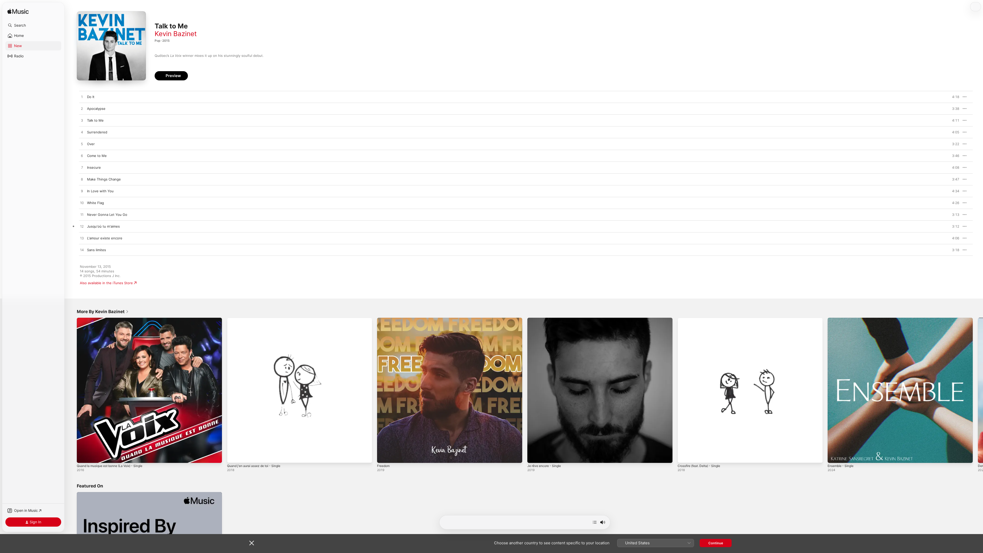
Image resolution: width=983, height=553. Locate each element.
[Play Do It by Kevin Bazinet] (82, 97)
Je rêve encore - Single (546, 320)
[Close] (251, 543)
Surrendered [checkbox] (97, 132)
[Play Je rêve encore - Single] (534, 456)
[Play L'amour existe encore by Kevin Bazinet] (82, 238)
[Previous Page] (71, 390)
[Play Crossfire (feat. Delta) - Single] (684, 456)
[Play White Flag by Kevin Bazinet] (82, 203)
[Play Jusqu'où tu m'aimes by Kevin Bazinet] (82, 226)
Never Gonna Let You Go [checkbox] (107, 214)
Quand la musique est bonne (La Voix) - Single (114, 320)
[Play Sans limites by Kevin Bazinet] (82, 250)
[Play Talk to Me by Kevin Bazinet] (82, 120)
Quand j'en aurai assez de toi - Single (257, 320)
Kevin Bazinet (176, 34)
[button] (33, 25)
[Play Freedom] (383, 456)
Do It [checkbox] (90, 97)
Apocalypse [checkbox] (96, 109)
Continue (715, 543)
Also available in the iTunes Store (106, 283)
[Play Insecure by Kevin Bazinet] (82, 167)
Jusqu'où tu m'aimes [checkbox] (103, 226)
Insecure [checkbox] (94, 167)
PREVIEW (953, 96)
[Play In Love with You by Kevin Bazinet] (82, 191)
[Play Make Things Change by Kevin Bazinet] (82, 179)
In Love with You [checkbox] (100, 191)
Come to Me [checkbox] (97, 156)
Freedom (384, 320)
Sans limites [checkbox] (96, 250)
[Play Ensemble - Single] (834, 456)
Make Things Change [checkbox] (104, 179)
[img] (18, 12)
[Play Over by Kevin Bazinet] (82, 144)
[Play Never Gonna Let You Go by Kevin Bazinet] (82, 214)
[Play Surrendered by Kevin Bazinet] (82, 132)
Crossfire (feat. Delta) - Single (702, 320)
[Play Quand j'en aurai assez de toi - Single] (233, 456)
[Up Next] (595, 522)
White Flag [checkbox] (95, 203)
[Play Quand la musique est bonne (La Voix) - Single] (83, 456)
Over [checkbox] (91, 144)
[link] (103, 311)
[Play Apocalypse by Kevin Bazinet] (82, 109)
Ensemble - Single (842, 320)
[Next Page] (977, 390)
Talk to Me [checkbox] (95, 120)
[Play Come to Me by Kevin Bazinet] (82, 156)
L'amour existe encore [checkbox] (104, 238)
